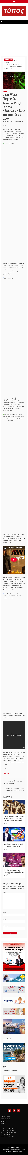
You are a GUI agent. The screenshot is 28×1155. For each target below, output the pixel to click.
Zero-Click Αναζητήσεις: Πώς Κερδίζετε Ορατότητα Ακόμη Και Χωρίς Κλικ (14, 872)
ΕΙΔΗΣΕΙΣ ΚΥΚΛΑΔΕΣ (7, 1137)
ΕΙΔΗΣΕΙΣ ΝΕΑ (5, 1134)
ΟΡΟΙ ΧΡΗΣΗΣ (5, 1119)
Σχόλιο (5, 892)
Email (5, 919)
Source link (6, 773)
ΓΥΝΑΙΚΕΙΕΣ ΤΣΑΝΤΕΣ (8, 1130)
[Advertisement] (14, 39)
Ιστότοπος (5, 926)
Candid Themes (18, 1151)
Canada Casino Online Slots (10, 1070)
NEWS (4, 91)
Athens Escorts (7, 1039)
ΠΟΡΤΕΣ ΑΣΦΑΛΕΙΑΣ (7, 1128)
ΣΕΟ (2, 1123)
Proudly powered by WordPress (11, 1149)
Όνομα (5, 912)
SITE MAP (4, 1121)
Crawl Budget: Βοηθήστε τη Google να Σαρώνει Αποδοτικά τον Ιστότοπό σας (13, 846)
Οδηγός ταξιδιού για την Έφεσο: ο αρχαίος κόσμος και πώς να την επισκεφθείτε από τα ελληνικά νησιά (14, 819)
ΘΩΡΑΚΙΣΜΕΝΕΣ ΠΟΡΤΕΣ (8, 1132)
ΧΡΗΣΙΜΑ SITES (6, 1117)
